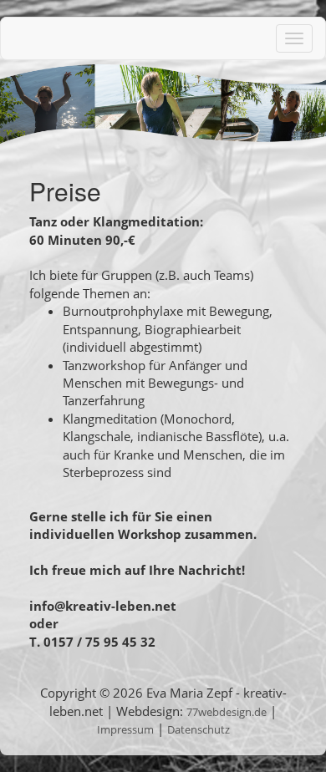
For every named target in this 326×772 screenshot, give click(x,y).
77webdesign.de (226, 711)
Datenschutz (198, 729)
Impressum (125, 729)
